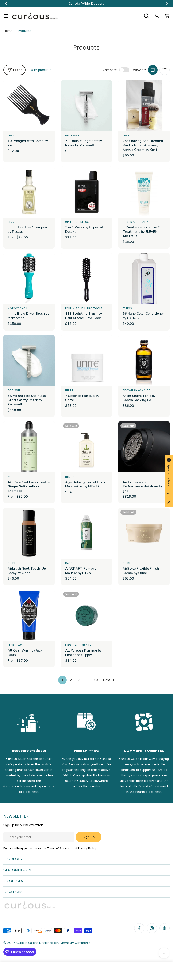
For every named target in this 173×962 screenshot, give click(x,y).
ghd (126, 477)
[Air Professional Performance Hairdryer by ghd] (144, 446)
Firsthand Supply (78, 645)
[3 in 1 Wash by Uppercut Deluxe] (86, 192)
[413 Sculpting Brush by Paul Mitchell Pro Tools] (86, 278)
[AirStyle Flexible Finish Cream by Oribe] (144, 533)
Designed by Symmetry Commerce (64, 942)
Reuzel (12, 222)
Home (7, 31)
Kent (11, 135)
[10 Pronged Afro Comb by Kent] (29, 105)
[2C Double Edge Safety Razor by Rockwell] (86, 105)
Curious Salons (27, 942)
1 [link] (62, 680)
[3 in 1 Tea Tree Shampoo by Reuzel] (29, 192)
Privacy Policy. (87, 848)
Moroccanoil (18, 308)
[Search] (146, 16)
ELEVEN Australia (135, 222)
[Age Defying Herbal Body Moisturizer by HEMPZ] (86, 446)
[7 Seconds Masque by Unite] (86, 360)
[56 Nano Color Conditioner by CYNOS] (144, 278)
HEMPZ (69, 477)
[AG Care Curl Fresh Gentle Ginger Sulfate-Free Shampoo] (29, 446)
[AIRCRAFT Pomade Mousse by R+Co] (86, 533)
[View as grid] (153, 70)
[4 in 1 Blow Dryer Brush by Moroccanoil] (29, 278)
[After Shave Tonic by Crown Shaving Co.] (144, 360)
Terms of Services (59, 848)
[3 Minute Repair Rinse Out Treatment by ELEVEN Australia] (144, 192)
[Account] (156, 15)
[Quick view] (48, 89)
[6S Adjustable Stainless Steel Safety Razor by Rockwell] (29, 360)
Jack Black (16, 645)
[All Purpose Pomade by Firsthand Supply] (86, 615)
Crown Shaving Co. (137, 390)
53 (96, 680)
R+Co (69, 563)
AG (10, 477)
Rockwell (72, 135)
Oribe (12, 563)
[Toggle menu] (5, 15)
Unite (69, 390)
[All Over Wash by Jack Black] (29, 615)
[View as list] (164, 70)
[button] (5, 3)
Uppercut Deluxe (77, 222)
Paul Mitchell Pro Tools (84, 308)
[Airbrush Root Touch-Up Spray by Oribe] (29, 533)
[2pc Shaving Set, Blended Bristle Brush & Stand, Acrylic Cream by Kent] (144, 105)
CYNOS (127, 308)
